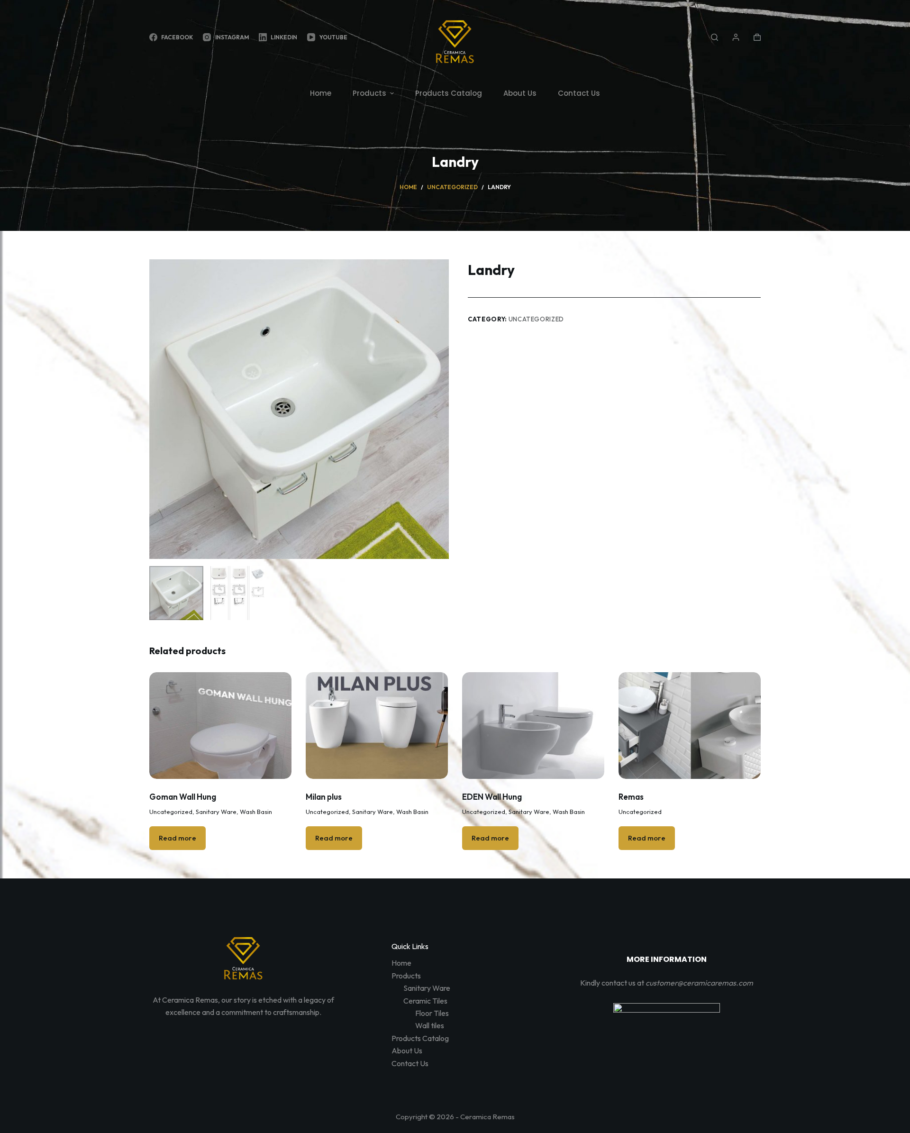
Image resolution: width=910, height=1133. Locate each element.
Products (406, 975)
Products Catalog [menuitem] (448, 93)
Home (401, 963)
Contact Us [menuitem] (579, 93)
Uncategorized (536, 319)
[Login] (735, 37)
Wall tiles (429, 1025)
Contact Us (409, 1063)
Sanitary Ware (216, 811)
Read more (177, 837)
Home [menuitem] (320, 93)
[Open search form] (714, 37)
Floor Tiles (432, 1013)
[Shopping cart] (757, 37)
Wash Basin (256, 811)
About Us (406, 1050)
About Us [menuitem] (520, 93)
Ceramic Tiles (425, 1000)
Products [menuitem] (369, 93)
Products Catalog (420, 1038)
